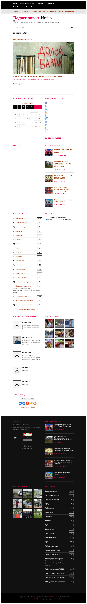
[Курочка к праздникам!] (69, 333)
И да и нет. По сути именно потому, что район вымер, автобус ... (31, 340)
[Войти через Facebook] (23, 403)
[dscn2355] (37, 513)
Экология (18, 256)
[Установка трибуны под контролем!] (37, 503)
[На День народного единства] (49, 343)
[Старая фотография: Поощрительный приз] (37, 493)
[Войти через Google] (31, 403)
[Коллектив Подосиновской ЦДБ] (17, 513)
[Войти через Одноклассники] (34, 403)
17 (40, 118)
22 (31, 122)
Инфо (32, 17)
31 (40, 126)
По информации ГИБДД (23, 296)
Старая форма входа (27, 408)
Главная (16, 39)
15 (31, 118)
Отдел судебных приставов (25, 309)
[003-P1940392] (59, 323)
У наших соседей (21, 223)
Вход (15, 3)
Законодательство (21, 273)
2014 (21, 39)
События (18, 239)
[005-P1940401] (49, 323)
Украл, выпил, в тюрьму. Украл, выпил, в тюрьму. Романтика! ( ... (30, 325)
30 (36, 126)
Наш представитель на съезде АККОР (63, 200)
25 (15, 126)
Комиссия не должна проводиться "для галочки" (38, 76)
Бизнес (17, 244)
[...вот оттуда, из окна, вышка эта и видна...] (27, 493)
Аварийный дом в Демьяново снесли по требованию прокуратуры (49, 11)
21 (27, 122)
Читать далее (18, 84)
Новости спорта (21, 227)
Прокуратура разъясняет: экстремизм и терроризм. (64, 151)
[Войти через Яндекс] (27, 403)
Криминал (18, 231)
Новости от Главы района (24, 305)
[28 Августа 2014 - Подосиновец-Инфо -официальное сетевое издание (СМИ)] (46, 122)
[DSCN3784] (27, 513)
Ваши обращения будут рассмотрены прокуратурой (63, 177)
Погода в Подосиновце (58, 217)
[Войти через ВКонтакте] (20, 403)
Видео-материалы (21, 278)
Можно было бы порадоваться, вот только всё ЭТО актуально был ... (31, 355)
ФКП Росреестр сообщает (24, 301)
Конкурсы (18, 235)
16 (35, 118)
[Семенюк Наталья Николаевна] (17, 503)
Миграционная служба (23, 286)
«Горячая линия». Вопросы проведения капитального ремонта (63, 189)
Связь (17, 248)
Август (26, 39)
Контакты (50, 3)
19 (19, 122)
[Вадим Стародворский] (17, 493)
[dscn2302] (27, 503)
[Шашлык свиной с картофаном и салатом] (59, 333)
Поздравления (20, 269)
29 (32, 126)
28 (27, 126)
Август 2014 (28, 103)
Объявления (19, 265)
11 (15, 118)
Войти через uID (27, 399)
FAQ (33, 3)
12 (19, 118)
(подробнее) (53, 597)
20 (23, 122)
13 (23, 118)
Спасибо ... (26, 369)
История (18, 252)
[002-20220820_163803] (69, 323)
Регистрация (24, 3)
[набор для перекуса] (69, 343)
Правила (41, 3)
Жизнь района (20, 218)
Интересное (19, 261)
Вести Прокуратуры (22, 282)
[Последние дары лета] (59, 343)
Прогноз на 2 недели (65, 219)
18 (15, 122)
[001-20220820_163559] (49, 333)
